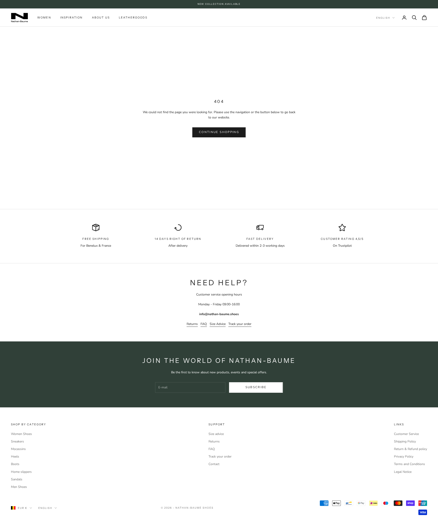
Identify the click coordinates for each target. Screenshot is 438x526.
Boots (15, 464)
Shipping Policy (405, 441)
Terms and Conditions (409, 464)
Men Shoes (19, 487)
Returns (192, 324)
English (383, 17)
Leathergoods (133, 17)
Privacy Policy (403, 456)
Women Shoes (21, 434)
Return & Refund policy (410, 449)
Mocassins (18, 449)
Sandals (16, 479)
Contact (214, 464)
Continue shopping (219, 132)
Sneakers (17, 441)
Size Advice (218, 324)
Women (44, 17)
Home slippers (21, 472)
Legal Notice (403, 472)
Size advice (216, 434)
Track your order (239, 324)
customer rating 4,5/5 (342, 239)
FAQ (204, 324)
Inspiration (71, 17)
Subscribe (256, 387)
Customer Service (406, 434)
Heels (15, 456)
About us (101, 17)
